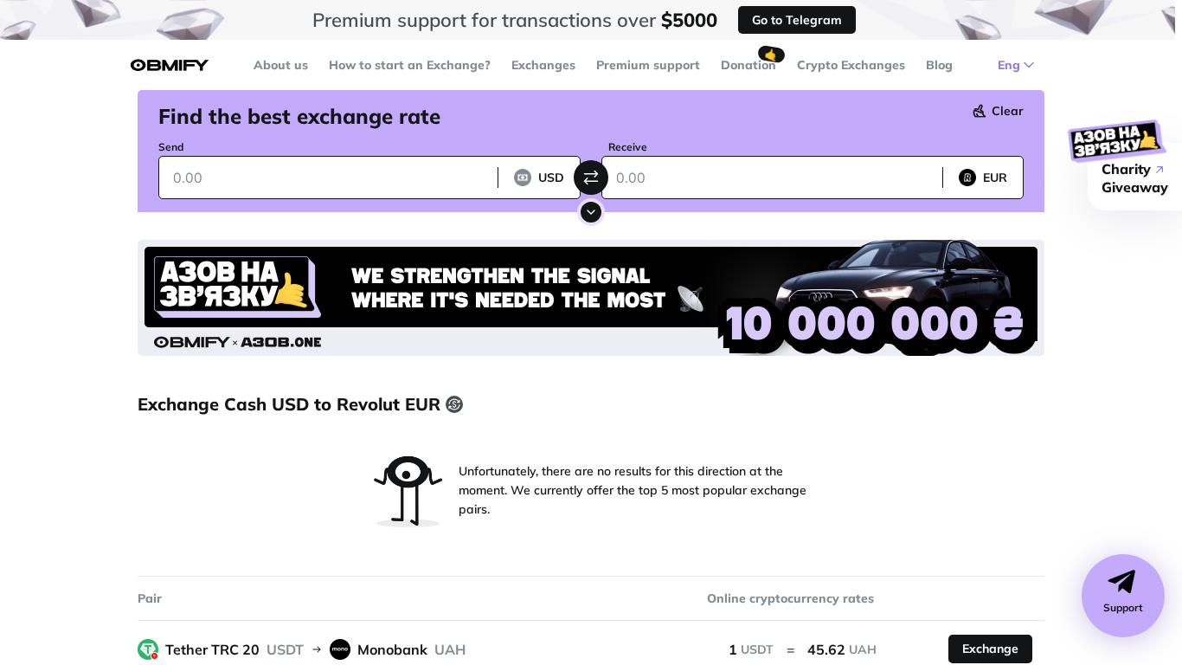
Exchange (990, 648)
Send (170, 146)
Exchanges (543, 65)
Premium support (648, 65)
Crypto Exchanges (851, 65)
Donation (748, 65)
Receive (627, 146)
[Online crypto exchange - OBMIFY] (170, 65)
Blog (939, 65)
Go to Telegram (797, 20)
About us (281, 65)
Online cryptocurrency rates (790, 598)
